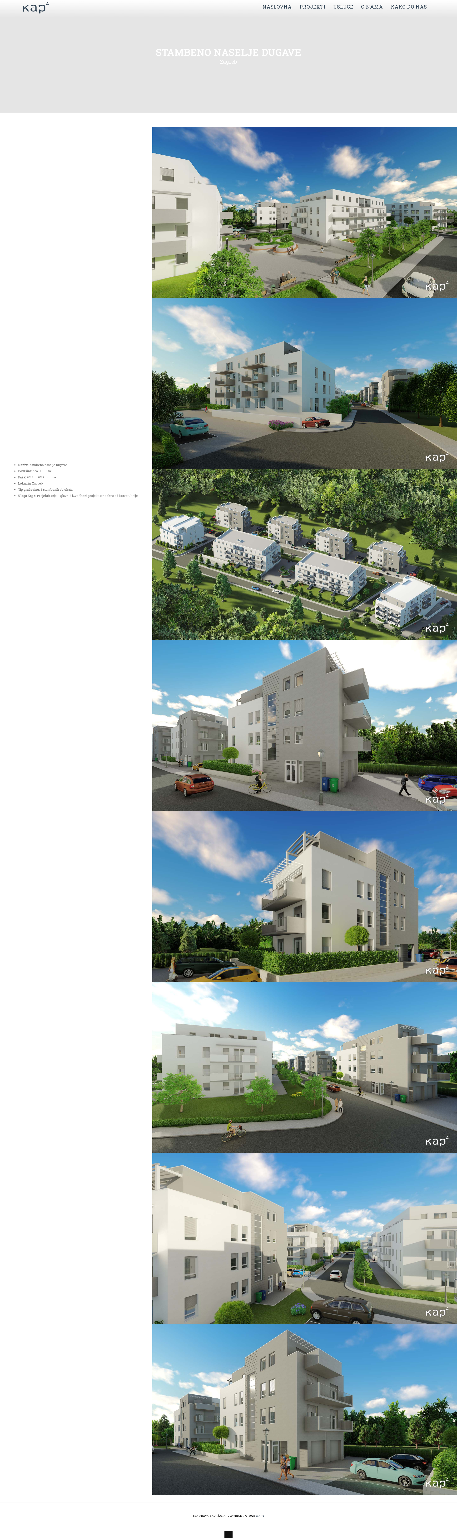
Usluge (343, 7)
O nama (372, 7)
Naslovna (277, 7)
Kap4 (260, 1515)
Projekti (312, 7)
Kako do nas (409, 7)
